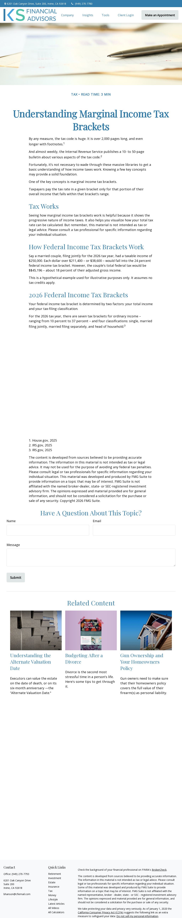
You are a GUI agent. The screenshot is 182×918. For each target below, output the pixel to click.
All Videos (53, 908)
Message (13, 545)
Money (52, 895)
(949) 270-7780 (83, 3)
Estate (51, 882)
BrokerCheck (159, 869)
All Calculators (56, 912)
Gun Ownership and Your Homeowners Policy (141, 661)
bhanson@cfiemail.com (17, 894)
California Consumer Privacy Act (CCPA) (100, 912)
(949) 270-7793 (20, 874)
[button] (67, 15)
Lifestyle (53, 899)
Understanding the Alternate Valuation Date (30, 661)
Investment (54, 878)
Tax (50, 891)
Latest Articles (56, 903)
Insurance (53, 886)
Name (11, 521)
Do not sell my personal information (137, 916)
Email (97, 521)
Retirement (54, 873)
